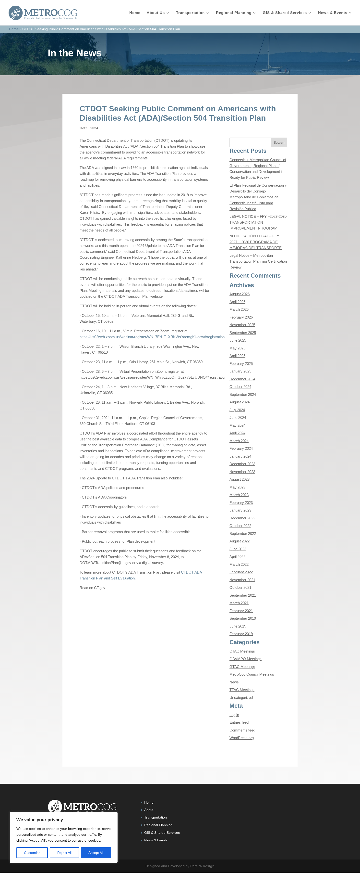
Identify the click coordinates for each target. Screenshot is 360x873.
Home (134, 13)
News (234, 682)
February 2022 (241, 572)
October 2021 (240, 587)
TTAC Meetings (241, 690)
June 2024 (237, 417)
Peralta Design (202, 866)
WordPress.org (241, 738)
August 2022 (239, 541)
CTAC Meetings (242, 651)
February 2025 (241, 363)
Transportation (190, 13)
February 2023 (241, 503)
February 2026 (241, 317)
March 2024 (239, 441)
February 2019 (241, 634)
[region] (64, 837)
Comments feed (242, 730)
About (148, 810)
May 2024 (237, 425)
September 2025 (242, 333)
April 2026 (237, 302)
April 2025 (237, 356)
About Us (156, 13)
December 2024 (242, 379)
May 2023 (237, 487)
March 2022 (239, 564)
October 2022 (240, 526)
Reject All (64, 853)
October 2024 (240, 387)
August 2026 (239, 294)
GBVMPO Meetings (245, 659)
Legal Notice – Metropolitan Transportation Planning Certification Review (258, 261)
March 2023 (239, 495)
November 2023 (242, 472)
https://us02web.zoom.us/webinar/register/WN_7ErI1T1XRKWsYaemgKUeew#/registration (152, 337)
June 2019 (237, 626)
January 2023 (240, 510)
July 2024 (237, 410)
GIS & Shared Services (285, 13)
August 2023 (239, 479)
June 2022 (237, 549)
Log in (234, 715)
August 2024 (239, 402)
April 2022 (237, 556)
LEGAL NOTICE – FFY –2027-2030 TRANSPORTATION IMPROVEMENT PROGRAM (258, 222)
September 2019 (242, 618)
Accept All (95, 853)
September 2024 (242, 394)
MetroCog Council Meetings (251, 674)
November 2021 (242, 580)
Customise (32, 853)
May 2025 (237, 348)
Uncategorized (241, 697)
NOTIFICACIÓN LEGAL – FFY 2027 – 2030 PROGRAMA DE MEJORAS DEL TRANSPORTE (255, 242)
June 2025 (237, 340)
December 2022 (242, 518)
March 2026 (239, 309)
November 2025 (242, 325)
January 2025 (240, 371)
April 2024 (237, 433)
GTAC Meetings (242, 667)
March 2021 (239, 603)
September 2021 (242, 595)
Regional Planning (234, 13)
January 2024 (240, 456)
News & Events (332, 13)
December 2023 (242, 464)
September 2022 (242, 533)
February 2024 (241, 448)
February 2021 (241, 611)
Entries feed (239, 722)
